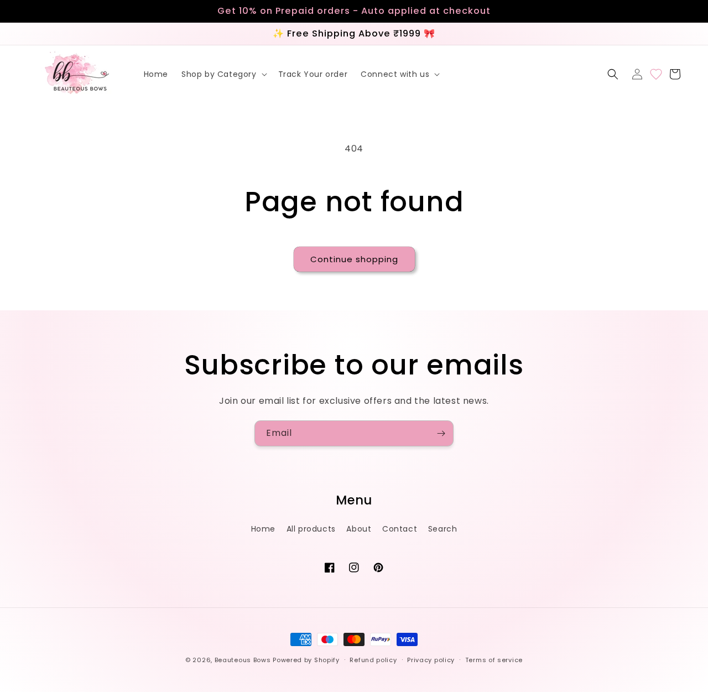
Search (442, 528)
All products (311, 528)
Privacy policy (431, 659)
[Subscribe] (441, 433)
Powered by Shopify (306, 659)
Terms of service (494, 659)
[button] (223, 74)
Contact (399, 528)
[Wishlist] (656, 74)
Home (263, 528)
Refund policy (373, 659)
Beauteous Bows (243, 659)
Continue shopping (354, 259)
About (358, 528)
